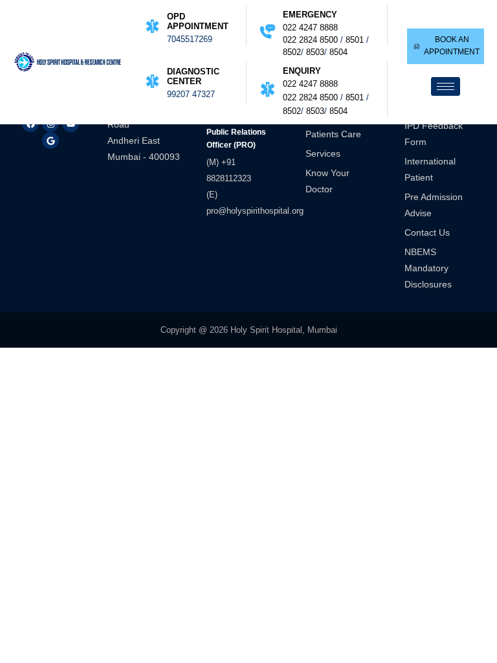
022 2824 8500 (310, 40)
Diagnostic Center (193, 76)
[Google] (50, 140)
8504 (338, 52)
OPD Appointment (197, 21)
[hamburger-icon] (445, 86)
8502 (292, 52)
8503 (315, 52)
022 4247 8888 (310, 27)
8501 (355, 40)
